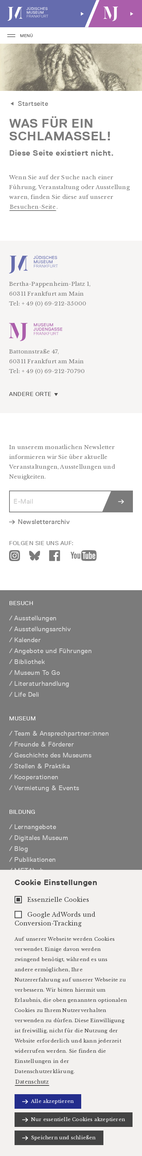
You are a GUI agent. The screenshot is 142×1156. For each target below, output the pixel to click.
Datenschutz (32, 1082)
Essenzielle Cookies (58, 899)
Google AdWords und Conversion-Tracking (55, 919)
